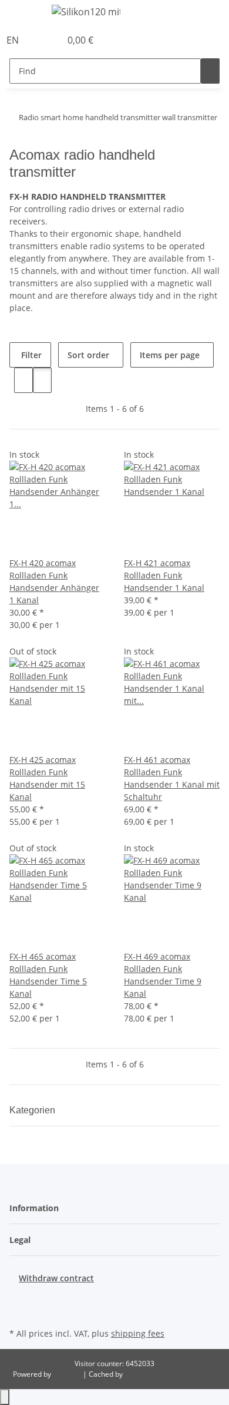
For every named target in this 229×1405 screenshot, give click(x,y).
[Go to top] (4, 1397)
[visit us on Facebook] (18, 1297)
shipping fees (137, 1333)
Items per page (170, 355)
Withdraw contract (56, 1278)
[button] (38, 40)
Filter (30, 355)
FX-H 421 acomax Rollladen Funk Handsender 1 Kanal (164, 575)
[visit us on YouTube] (18, 1311)
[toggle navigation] (24, 13)
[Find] (210, 71)
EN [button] (13, 40)
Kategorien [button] (33, 1110)
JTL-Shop (68, 1374)
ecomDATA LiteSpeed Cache (170, 1374)
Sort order (88, 355)
